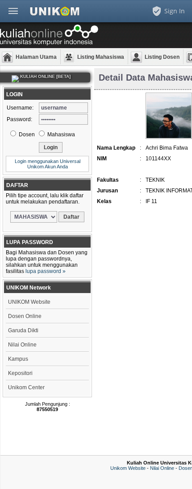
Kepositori (20, 373)
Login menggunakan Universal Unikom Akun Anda (47, 164)
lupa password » (45, 271)
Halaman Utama (36, 57)
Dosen (26, 134)
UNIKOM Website (29, 302)
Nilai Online (22, 345)
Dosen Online (25, 316)
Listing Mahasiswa (100, 57)
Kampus (18, 359)
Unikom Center (26, 387)
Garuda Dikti (23, 330)
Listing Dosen (162, 57)
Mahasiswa (60, 134)
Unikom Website (128, 468)
